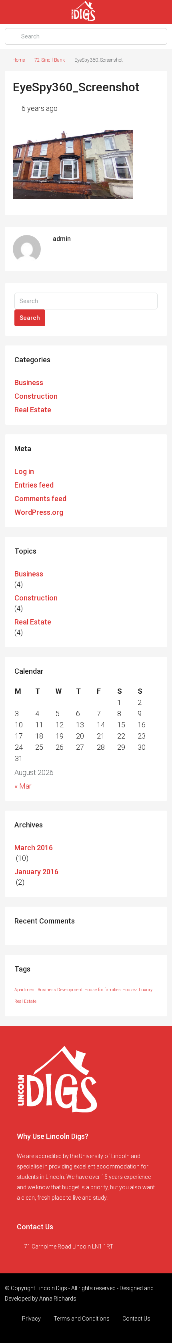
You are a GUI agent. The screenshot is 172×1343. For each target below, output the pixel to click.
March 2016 (33, 847)
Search (30, 317)
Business (28, 382)
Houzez (129, 989)
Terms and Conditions (82, 1318)
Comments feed (40, 498)
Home (18, 60)
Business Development (60, 989)
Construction (36, 396)
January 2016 (36, 871)
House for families (102, 989)
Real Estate (32, 410)
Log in (24, 471)
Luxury (145, 989)
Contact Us (136, 1318)
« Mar (23, 786)
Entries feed (34, 485)
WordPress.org (38, 512)
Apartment (25, 989)
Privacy (31, 1318)
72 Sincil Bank (49, 60)
